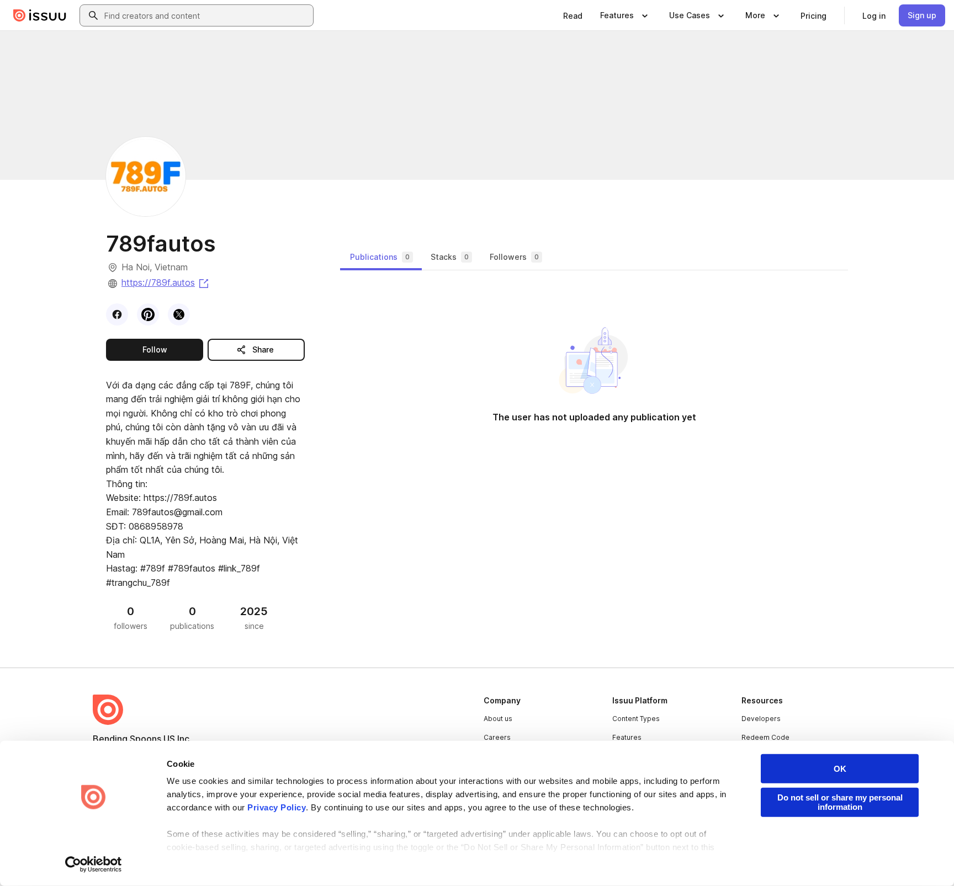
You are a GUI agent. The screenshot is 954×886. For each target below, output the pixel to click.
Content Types (636, 718)
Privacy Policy (276, 807)
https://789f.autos (165, 282)
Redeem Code (765, 737)
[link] (572, 15)
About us (498, 718)
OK (840, 768)
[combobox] (206, 15)
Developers (761, 718)
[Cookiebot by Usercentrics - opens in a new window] (93, 864)
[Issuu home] (40, 15)
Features (627, 737)
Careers (497, 737)
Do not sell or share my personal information (840, 802)
